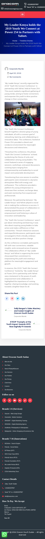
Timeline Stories (26, 41)
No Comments (15, 77)
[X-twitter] (9, 400)
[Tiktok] (25, 400)
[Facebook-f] (4, 400)
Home (14, 41)
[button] (22, 14)
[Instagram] (30, 400)
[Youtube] (14, 400)
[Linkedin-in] (20, 400)
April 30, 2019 (15, 73)
